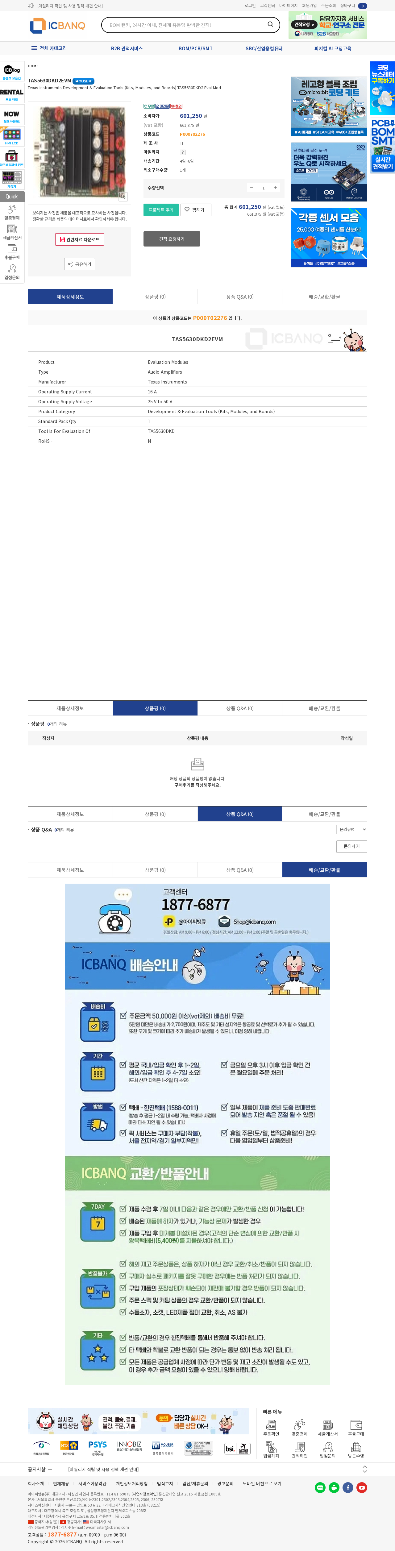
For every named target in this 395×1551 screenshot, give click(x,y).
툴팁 (182, 152)
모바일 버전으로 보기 (262, 1483)
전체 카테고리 (53, 48)
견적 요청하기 (172, 239)
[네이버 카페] (334, 1487)
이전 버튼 (365, 1466)
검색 (270, 24)
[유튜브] (361, 1487)
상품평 (155, 296)
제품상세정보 (70, 296)
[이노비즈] (130, 1448)
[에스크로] (198, 1448)
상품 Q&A (240, 296)
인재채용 (61, 1483)
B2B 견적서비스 (127, 48)
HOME (33, 65)
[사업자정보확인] (144, 1493)
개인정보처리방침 (132, 1483)
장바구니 (352, 5)
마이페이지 (288, 5)
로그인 (250, 5)
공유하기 (83, 264)
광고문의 (226, 1483)
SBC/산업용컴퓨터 (264, 48)
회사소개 (36, 1483)
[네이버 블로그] (320, 1487)
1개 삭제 (251, 187)
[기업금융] (237, 1448)
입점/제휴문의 (195, 1483)
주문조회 (328, 5)
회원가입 (309, 5)
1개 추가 (275, 187)
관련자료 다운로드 (83, 239)
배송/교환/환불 (324, 296)
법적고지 (165, 1483)
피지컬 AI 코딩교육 (332, 48)
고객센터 (267, 5)
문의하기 (352, 846)
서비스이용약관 (92, 1483)
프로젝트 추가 (161, 210)
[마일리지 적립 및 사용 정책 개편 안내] (70, 6)
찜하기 (198, 210)
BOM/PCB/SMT (196, 48)
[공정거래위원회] (41, 1448)
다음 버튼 (365, 1471)
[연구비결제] (97, 1448)
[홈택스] (69, 1448)
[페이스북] (348, 1487)
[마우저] (162, 1448)
